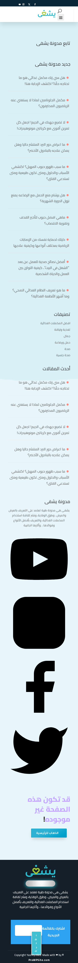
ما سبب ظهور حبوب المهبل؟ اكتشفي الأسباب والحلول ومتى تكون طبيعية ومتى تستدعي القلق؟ (39, 172)
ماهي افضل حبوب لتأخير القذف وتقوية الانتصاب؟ (44, 220)
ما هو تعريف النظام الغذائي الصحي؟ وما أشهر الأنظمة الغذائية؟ (40, 293)
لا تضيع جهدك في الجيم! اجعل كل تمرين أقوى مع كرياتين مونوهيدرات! (42, 125)
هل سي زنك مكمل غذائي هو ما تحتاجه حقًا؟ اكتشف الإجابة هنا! (44, 80)
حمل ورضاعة (62, 342)
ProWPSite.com (39, 959)
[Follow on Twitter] (29, 4)
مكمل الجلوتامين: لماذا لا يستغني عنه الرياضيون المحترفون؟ (40, 103)
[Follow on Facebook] (35, 4)
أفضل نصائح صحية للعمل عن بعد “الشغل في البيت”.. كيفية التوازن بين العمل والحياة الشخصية (43, 267)
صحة (67, 349)
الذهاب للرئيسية (47, 833)
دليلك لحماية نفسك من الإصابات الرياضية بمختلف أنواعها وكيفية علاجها (41, 242)
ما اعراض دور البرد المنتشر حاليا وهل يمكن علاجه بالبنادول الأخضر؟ (41, 147)
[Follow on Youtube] (20, 4)
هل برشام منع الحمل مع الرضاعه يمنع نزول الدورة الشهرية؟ (40, 198)
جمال (67, 336)
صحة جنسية (63, 355)
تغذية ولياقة (62, 329)
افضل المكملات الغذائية (55, 323)
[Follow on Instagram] (23, 4)
